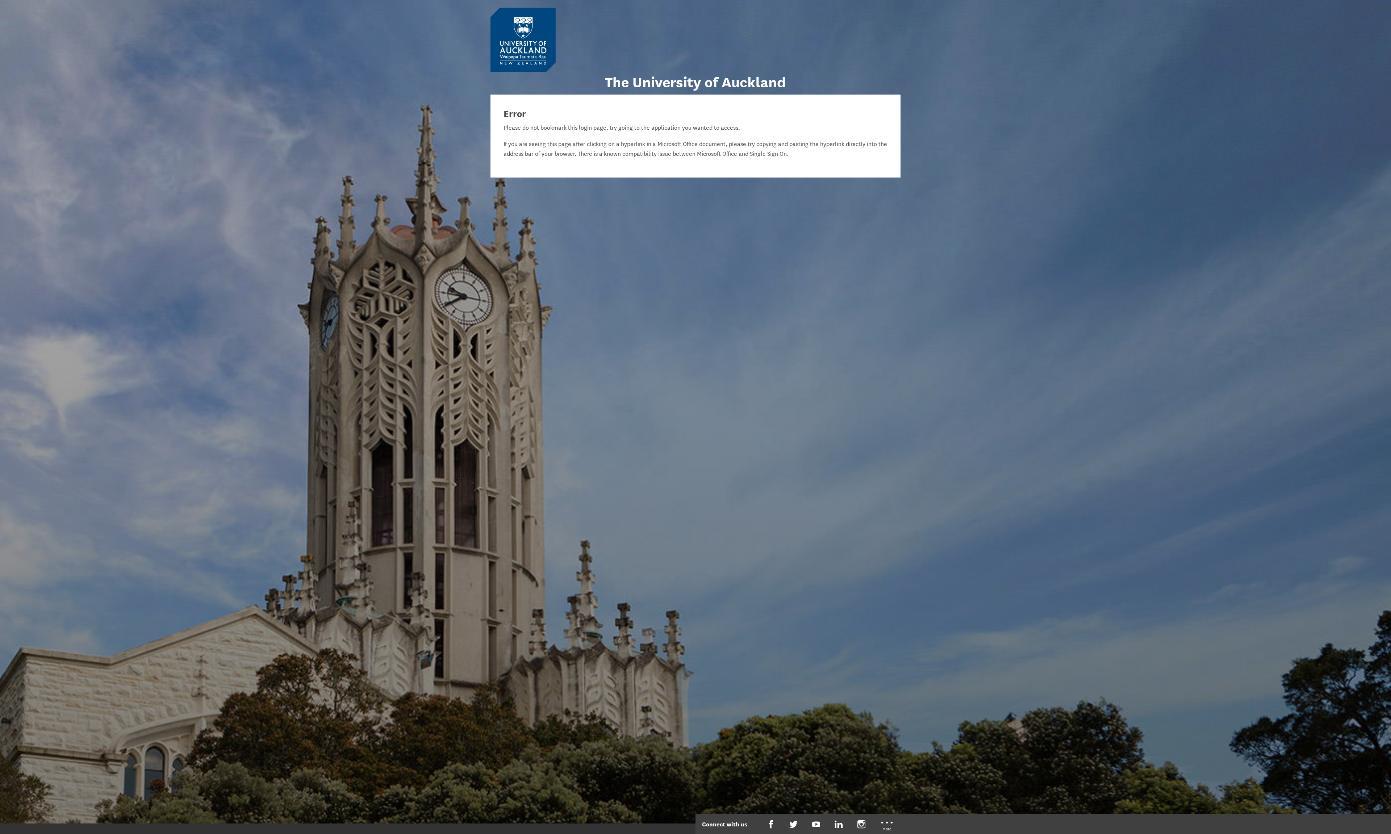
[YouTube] (816, 824)
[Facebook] (771, 824)
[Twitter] (793, 824)
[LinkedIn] (839, 824)
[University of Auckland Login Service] (523, 39)
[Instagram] (861, 824)
